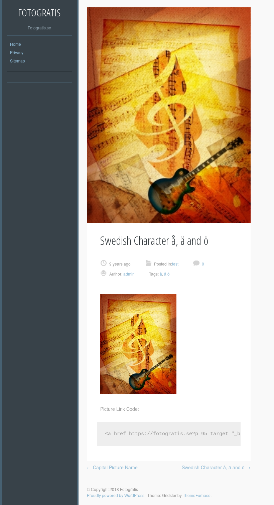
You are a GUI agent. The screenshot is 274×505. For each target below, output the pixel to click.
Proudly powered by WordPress (115, 495)
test (175, 264)
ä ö (167, 274)
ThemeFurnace (197, 495)
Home (15, 44)
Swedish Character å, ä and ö (216, 467)
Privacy (16, 52)
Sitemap (17, 60)
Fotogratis (39, 12)
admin (128, 274)
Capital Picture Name (112, 467)
